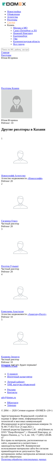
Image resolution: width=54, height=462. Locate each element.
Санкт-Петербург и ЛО (25, 30)
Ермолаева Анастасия (12, 311)
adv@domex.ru (8, 397)
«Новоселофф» (35, 178)
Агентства (12, 17)
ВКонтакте (12, 402)
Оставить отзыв (9, 366)
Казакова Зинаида (10, 356)
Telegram (11, 405)
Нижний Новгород (23, 33)
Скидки (11, 22)
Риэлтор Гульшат (10, 266)
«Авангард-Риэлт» (36, 314)
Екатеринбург (20, 36)
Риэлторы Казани (10, 88)
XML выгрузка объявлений (21, 384)
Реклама (11, 389)
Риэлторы (12, 19)
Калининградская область (26, 41)
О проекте (12, 374)
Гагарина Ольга (9, 221)
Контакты (12, 392)
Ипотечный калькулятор (19, 376)
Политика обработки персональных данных (23, 459)
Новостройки (14, 11)
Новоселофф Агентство (13, 175)
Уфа (15, 38)
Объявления (13, 14)
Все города (18, 44)
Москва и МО (20, 28)
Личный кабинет (16, 381)
